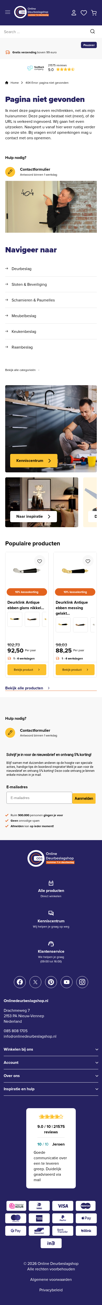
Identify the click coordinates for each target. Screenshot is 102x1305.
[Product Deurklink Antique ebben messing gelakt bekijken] (75, 567)
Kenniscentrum (29, 460)
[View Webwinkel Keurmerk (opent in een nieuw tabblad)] (16, 1206)
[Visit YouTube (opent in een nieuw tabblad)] (67, 982)
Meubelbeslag (24, 315)
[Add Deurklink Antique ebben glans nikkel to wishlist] (39, 560)
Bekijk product (23, 669)
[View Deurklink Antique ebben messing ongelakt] (14, 619)
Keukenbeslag (24, 331)
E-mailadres (17, 787)
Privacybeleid (51, 1290)
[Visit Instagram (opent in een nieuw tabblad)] (82, 982)
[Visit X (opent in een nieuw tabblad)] (35, 982)
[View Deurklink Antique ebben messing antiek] (32, 619)
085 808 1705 (15, 1030)
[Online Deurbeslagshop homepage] (31, 16)
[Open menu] (7, 12)
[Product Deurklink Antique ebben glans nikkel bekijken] (26, 567)
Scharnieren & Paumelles (33, 300)
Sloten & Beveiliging (29, 284)
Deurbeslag (21, 268)
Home (15, 82)
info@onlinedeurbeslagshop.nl (30, 1036)
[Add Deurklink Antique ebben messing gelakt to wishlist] (88, 560)
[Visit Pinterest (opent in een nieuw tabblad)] (51, 982)
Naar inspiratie (29, 516)
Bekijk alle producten (24, 688)
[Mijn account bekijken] (74, 12)
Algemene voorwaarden (51, 1279)
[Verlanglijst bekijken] (84, 12)
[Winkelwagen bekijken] (94, 12)
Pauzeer (89, 45)
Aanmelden (84, 798)
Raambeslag (22, 347)
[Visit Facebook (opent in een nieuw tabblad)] (20, 982)
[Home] (6, 82)
